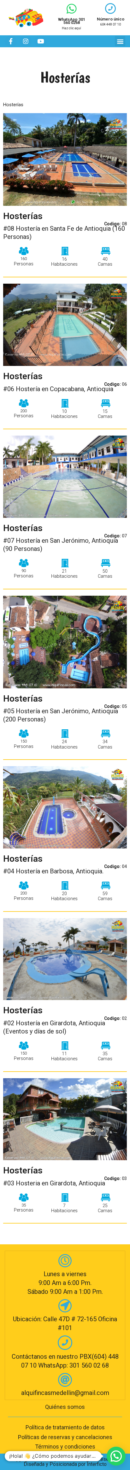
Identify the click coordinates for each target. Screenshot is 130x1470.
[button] (120, 41)
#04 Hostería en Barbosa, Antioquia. (53, 871)
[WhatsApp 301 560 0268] (71, 8)
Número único (110, 19)
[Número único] (110, 8)
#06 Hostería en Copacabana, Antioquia (58, 389)
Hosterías (23, 216)
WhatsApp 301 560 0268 (71, 21)
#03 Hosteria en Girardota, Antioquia (54, 1183)
